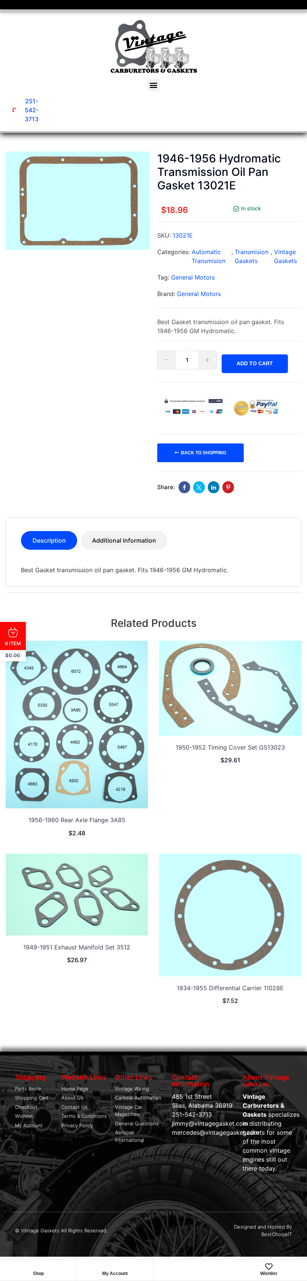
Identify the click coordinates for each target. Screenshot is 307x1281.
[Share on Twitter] (199, 487)
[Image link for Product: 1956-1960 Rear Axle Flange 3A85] (77, 724)
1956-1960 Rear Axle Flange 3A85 (76, 820)
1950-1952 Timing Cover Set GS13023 (230, 747)
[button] (154, 85)
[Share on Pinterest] (228, 487)
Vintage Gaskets (285, 256)
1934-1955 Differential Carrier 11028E (230, 988)
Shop (38, 1273)
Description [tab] (49, 540)
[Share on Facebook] (184, 487)
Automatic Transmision (208, 256)
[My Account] (115, 1267)
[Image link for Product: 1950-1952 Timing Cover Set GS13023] (230, 688)
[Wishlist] (269, 1267)
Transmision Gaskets (251, 256)
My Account (115, 1273)
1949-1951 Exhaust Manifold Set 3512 (76, 947)
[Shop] (38, 1267)
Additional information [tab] (124, 540)
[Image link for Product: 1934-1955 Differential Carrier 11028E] (230, 915)
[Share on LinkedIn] (213, 487)
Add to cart (255, 363)
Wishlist (268, 1273)
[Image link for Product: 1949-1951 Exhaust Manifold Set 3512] (77, 895)
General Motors (193, 277)
